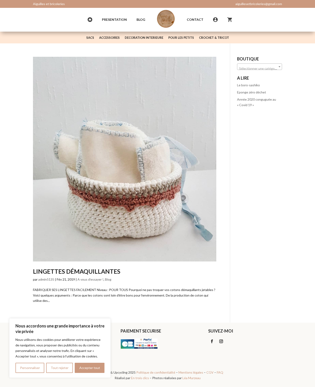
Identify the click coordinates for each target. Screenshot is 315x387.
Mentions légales (190, 372)
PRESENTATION (114, 19)
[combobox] (259, 66)
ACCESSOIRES (109, 37)
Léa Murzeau (191, 378)
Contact (195, 19)
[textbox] (259, 68)
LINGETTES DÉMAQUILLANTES (76, 271)
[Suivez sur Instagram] (221, 341)
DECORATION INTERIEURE (144, 37)
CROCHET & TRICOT (214, 37)
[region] (60, 348)
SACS (90, 37)
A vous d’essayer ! (90, 279)
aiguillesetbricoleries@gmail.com (258, 4)
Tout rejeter (59, 368)
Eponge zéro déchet (251, 92)
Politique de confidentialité (155, 372)
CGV (210, 372)
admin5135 (46, 279)
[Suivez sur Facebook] (212, 341)
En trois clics (140, 378)
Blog (141, 19)
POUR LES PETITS (181, 37)
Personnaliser (30, 368)
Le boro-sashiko (248, 85)
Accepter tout (89, 368)
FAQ (220, 372)
